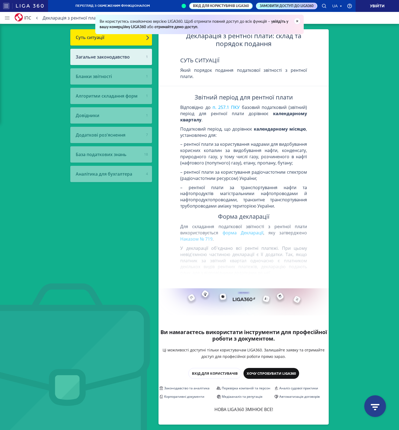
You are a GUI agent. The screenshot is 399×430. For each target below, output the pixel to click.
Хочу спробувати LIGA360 (271, 373)
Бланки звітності (94, 76)
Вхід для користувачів (215, 373)
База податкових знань (101, 154)
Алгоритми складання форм (107, 96)
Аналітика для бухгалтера (104, 174)
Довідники (87, 115)
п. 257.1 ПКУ (226, 107)
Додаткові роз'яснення (100, 135)
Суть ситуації (90, 37)
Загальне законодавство (103, 57)
